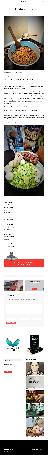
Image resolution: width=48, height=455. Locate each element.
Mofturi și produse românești (32, 436)
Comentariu (8, 303)
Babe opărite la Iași (30, 388)
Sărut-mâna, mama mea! (31, 375)
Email (20, 317)
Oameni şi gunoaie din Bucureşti (33, 417)
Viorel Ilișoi (24, 1)
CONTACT (42, 449)
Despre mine (35, 449)
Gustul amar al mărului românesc (33, 403)
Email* (5, 367)
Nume (7, 317)
